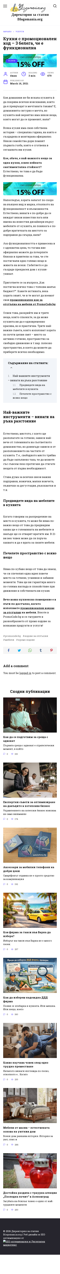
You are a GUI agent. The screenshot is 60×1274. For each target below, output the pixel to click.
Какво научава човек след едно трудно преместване (25, 1064)
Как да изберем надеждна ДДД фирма (25, 999)
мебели (9, 639)
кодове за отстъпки (36, 635)
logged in (25, 673)
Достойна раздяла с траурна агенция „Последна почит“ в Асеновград (30, 1194)
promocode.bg (13, 635)
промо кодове (26, 639)
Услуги (11, 61)
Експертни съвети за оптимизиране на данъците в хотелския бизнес (29, 804)
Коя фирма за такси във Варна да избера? (27, 934)
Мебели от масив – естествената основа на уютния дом (26, 1129)
